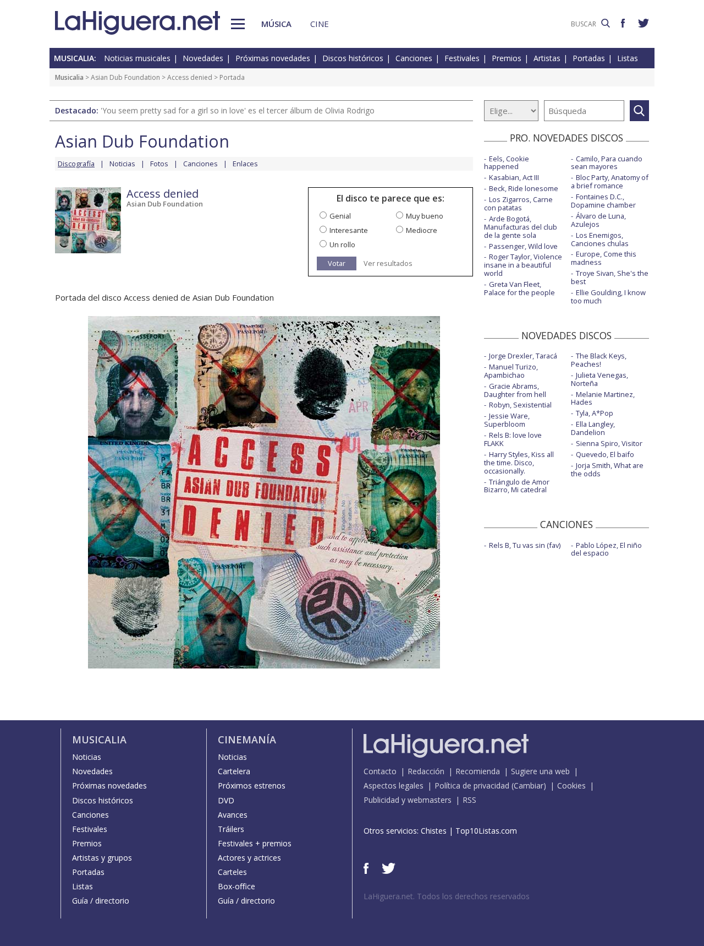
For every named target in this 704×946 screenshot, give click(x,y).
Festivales (462, 58)
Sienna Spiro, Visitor (609, 443)
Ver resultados (388, 263)
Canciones (413, 58)
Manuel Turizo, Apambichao (511, 371)
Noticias (122, 163)
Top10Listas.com (486, 830)
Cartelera (234, 771)
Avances (233, 814)
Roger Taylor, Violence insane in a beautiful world (523, 265)
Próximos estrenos (251, 785)
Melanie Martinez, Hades (603, 398)
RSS (469, 800)
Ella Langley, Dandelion (593, 428)
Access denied (189, 77)
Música (276, 23)
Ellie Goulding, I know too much (608, 296)
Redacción (426, 771)
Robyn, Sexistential (520, 405)
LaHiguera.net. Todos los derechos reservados (447, 896)
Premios (506, 58)
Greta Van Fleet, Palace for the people (519, 288)
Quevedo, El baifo (605, 454)
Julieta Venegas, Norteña (599, 379)
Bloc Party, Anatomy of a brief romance (609, 181)
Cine (319, 23)
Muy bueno (424, 215)
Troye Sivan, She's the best (609, 277)
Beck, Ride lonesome (523, 188)
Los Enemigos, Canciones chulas (600, 239)
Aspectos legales (394, 785)
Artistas (547, 58)
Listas (627, 58)
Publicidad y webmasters (408, 800)
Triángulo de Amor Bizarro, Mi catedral (516, 486)
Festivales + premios (255, 843)
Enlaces (245, 163)
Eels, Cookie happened (506, 163)
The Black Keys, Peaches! (598, 360)
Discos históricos (352, 58)
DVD (226, 800)
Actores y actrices (249, 857)
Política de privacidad (472, 785)
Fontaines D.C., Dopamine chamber (603, 201)
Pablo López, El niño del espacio (606, 549)
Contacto (380, 771)
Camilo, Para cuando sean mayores (606, 163)
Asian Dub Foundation (125, 77)
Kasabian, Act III (514, 177)
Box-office (236, 886)
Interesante (348, 230)
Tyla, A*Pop (594, 413)
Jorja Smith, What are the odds (607, 469)
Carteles (232, 872)
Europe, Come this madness (603, 258)
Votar (336, 263)
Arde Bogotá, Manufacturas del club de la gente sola (520, 227)
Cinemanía (247, 739)
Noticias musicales (137, 58)
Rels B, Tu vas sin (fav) (524, 545)
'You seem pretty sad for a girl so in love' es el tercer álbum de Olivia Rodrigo (238, 110)
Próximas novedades (272, 58)
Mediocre (421, 230)
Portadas (589, 58)
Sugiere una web (540, 771)
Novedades (203, 58)
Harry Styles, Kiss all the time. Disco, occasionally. (519, 462)
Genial (340, 215)
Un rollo (342, 244)
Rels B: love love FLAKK (513, 439)
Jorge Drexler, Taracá (523, 356)
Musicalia (69, 77)
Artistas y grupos (102, 857)
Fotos (159, 163)
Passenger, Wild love (523, 246)
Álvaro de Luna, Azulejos (598, 220)
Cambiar (528, 785)
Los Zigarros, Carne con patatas (518, 203)
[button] (238, 24)
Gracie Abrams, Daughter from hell (515, 390)
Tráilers (231, 829)
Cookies (571, 785)
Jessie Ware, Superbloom (507, 420)
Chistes (434, 830)
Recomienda (477, 771)
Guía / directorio (100, 900)
